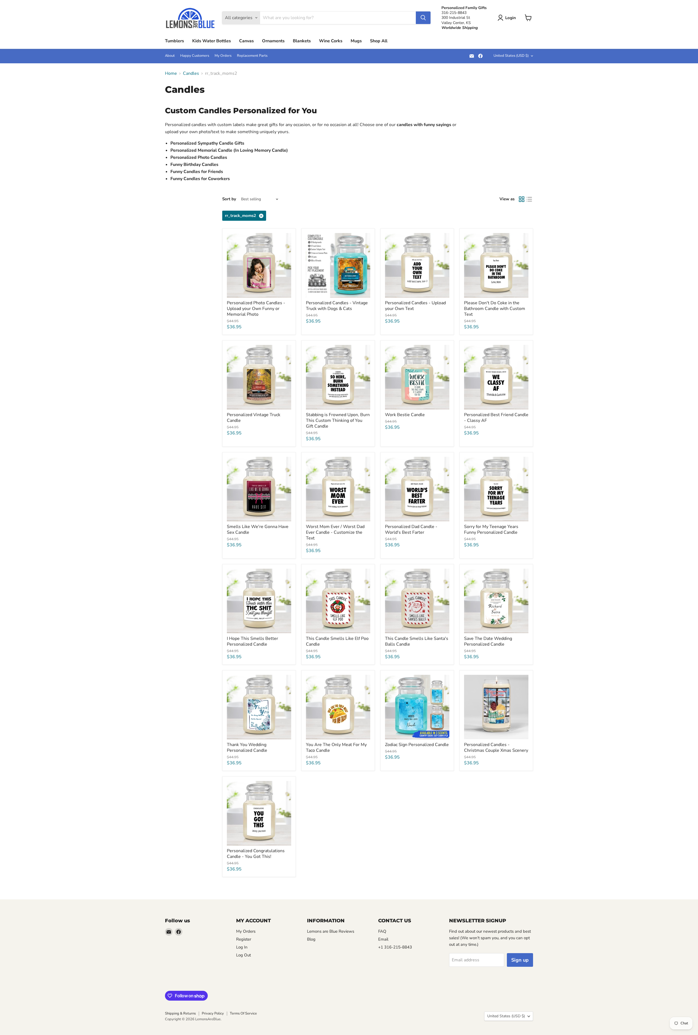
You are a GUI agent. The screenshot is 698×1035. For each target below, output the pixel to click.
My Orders (223, 56)
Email (383, 939)
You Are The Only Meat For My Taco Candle (336, 747)
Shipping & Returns (180, 1013)
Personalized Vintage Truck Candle (253, 417)
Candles (191, 73)
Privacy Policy (213, 1013)
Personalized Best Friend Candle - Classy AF (496, 417)
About (170, 56)
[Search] (423, 17)
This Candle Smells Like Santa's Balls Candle (416, 641)
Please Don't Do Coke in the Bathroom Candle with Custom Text (494, 308)
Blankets (302, 41)
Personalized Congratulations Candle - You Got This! (256, 854)
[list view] (529, 199)
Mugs (356, 41)
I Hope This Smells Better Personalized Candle (252, 641)
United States (511, 55)
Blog (311, 939)
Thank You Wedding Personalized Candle (247, 747)
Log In (242, 947)
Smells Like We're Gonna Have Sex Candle (257, 529)
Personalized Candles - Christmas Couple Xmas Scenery (496, 747)
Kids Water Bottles (211, 41)
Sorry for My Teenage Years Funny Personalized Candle (491, 529)
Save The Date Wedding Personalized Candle (488, 641)
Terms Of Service (243, 1013)
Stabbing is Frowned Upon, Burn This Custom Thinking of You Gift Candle (338, 420)
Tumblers (174, 41)
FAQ (382, 931)
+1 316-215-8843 (395, 947)
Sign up (520, 960)
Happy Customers (194, 56)
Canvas (246, 41)
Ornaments (273, 41)
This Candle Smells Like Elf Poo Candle (337, 641)
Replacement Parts (252, 56)
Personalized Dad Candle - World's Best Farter (411, 529)
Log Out (243, 955)
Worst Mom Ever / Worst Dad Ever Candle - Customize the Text (335, 532)
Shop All (378, 41)
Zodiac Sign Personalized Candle (417, 745)
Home (171, 73)
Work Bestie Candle (405, 415)
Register (243, 939)
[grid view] (521, 199)
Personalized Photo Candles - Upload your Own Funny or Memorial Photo (256, 308)
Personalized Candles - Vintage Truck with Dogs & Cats (337, 306)
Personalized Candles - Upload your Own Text (415, 306)
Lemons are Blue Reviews (330, 931)
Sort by (229, 199)
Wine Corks (330, 41)
